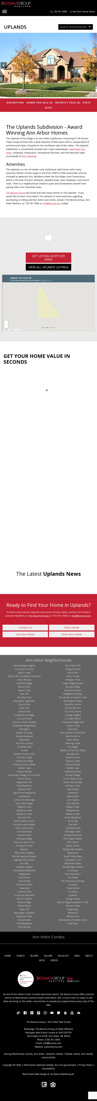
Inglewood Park (24, 782)
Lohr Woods (72, 803)
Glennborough (24, 757)
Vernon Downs (24, 898)
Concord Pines (24, 718)
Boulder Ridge (72, 686)
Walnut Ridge (24, 902)
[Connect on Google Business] (58, 1013)
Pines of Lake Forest (24, 842)
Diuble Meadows (24, 736)
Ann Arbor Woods (24, 669)
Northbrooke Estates (24, 824)
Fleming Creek (73, 743)
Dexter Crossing (24, 732)
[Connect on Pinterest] (38, 1013)
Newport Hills (73, 813)
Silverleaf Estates (72, 863)
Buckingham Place (72, 700)
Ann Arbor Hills (73, 665)
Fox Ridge (73, 746)
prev (4, 65)
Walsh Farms (24, 905)
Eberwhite (24, 739)
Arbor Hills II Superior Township (24, 676)
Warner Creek (73, 905)
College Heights (73, 715)
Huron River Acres (72, 778)
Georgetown (72, 753)
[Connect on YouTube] (51, 1013)
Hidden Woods (24, 771)
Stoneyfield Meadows (24, 870)
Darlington (24, 729)
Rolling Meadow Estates (24, 856)
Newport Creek (24, 813)
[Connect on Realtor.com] (65, 1013)
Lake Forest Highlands (24, 792)
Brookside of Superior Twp (73, 697)
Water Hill (24, 909)
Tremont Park (24, 891)
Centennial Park (73, 707)
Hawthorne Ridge (24, 760)
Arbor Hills (72, 672)
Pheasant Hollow (73, 835)
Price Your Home (72, 634)
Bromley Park (24, 697)
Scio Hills (24, 863)
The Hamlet (24, 881)
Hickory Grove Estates (24, 764)
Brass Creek (24, 690)
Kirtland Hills (24, 789)
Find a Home (71, 627)
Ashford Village (24, 683)
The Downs (24, 877)
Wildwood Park (24, 916)
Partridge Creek (73, 831)
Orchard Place (24, 831)
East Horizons (73, 736)
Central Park (24, 711)
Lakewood (73, 792)
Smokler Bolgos (24, 866)
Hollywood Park (73, 771)
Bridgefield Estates (72, 693)
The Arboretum (73, 873)
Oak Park (72, 824)
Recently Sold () (67, 102)
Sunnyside (72, 870)
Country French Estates (24, 722)
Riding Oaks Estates (73, 849)
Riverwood (72, 852)
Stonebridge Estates (73, 866)
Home (7, 955)
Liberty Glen (73, 796)
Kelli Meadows (24, 785)
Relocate (63, 955)
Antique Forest (72, 669)
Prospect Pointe (24, 845)
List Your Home (25, 634)
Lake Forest (73, 789)
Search (21, 955)
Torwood (72, 884)
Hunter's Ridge (72, 775)
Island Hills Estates (72, 782)
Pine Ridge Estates (72, 838)
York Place (72, 923)
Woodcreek (24, 919)
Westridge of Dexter (24, 912)
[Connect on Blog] (18, 1013)
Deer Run (73, 729)
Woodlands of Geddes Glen (72, 919)
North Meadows (72, 817)
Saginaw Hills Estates (24, 859)
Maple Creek (72, 806)
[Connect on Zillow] (72, 1013)
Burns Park (24, 704)
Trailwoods (24, 888)
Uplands (72, 895)
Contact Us (25, 627)
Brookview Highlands (24, 700)
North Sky (73, 820)
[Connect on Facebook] (25, 1013)
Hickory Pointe (72, 764)
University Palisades (24, 895)
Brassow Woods (72, 690)
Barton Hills (24, 686)
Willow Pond (72, 916)
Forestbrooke (24, 746)
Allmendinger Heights (24, 665)
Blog (48, 107)
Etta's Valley (73, 739)
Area (77, 955)
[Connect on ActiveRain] (78, 1013)
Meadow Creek (24, 810)
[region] (48, 65)
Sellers (48, 955)
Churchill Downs (72, 711)
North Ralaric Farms (24, 820)
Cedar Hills (24, 707)
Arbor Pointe (72, 676)
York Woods (24, 926)
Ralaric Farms (73, 845)
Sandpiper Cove (73, 859)
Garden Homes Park (24, 753)
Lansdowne (24, 796)
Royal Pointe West (73, 856)
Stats (87, 102)
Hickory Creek (73, 760)
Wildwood (73, 912)
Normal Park (24, 817)
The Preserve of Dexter (73, 881)
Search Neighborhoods (73, 27)
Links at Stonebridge (24, 799)
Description (15, 102)
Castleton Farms (72, 704)
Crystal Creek (73, 725)
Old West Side (73, 828)
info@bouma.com (52, 203)
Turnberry (73, 891)
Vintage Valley (73, 898)
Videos (54, 960)
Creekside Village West (24, 725)
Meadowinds (72, 810)
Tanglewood (24, 873)
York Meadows (24, 923)
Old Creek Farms (24, 828)
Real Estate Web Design (34, 1074)
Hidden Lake (24, 767)
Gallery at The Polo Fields (73, 750)
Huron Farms (24, 778)
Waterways (72, 909)
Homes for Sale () (39, 102)
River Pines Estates (24, 852)
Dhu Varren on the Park (72, 732)
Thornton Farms (24, 884)
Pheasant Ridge (24, 838)
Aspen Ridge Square (72, 683)
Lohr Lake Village (24, 803)
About (89, 955)
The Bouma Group (15, 192)
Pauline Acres (24, 835)
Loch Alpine (73, 799)
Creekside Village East (73, 722)
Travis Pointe (72, 888)
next (93, 65)
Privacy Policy (86, 1064)
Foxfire (24, 750)
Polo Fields (72, 842)
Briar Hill (24, 693)
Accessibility (48, 1068)
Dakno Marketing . (63, 1074)
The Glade (73, 877)
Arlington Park (73, 679)
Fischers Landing (24, 743)
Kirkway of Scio (72, 785)
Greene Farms (72, 757)
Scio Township (29, 156)
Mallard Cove (24, 806)
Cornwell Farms (73, 718)
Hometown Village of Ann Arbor (24, 775)
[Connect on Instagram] (45, 1013)
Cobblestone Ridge (24, 715)
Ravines (24, 849)
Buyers (34, 955)
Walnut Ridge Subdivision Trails (73, 902)
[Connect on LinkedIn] (31, 1013)
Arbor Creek (24, 672)
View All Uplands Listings (48, 267)
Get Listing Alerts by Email (48, 257)
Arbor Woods (24, 679)
